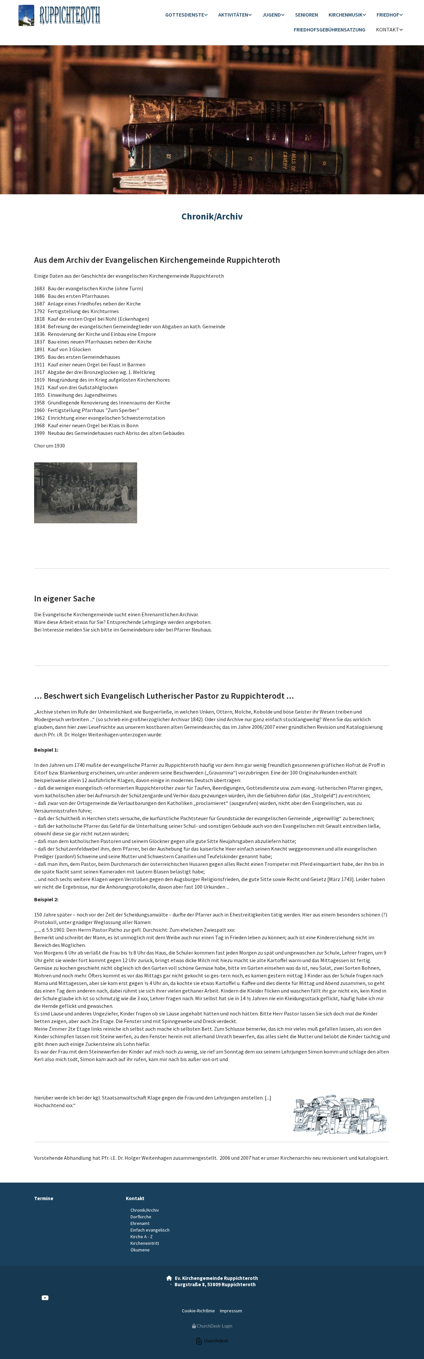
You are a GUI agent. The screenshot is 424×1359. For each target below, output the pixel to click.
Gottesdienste (184, 14)
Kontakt (387, 29)
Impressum (231, 1311)
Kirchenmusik (345, 14)
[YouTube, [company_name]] (45, 1297)
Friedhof (388, 14)
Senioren (306, 14)
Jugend (271, 14)
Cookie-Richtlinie (198, 1311)
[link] (186, 15)
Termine (43, 1198)
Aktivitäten (233, 14)
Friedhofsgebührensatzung (329, 29)
